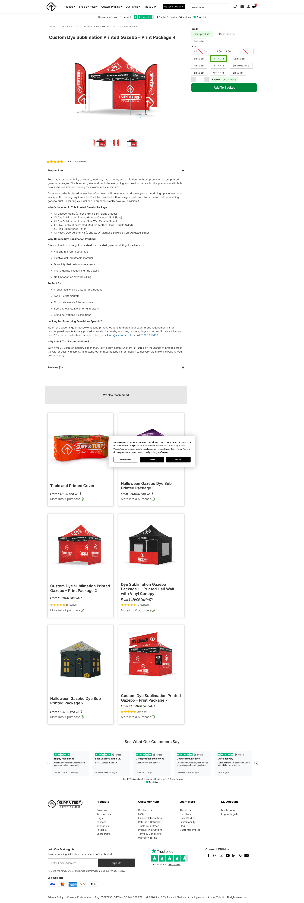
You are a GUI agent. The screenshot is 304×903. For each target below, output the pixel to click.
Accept (178, 460)
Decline (152, 460)
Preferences (125, 460)
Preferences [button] (163, 452)
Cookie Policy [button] (176, 449)
